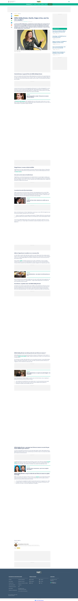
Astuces (38, 4)
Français (28, 4)
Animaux (54, 33)
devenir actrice (18, 171)
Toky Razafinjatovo (25, 21)
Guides (42, 4)
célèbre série (22, 356)
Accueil (15, 13)
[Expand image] (49, 31)
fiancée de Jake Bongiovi (20, 101)
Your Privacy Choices (40, 600)
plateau (37, 476)
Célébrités (50, 4)
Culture (35, 4)
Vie (32, 4)
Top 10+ (46, 4)
